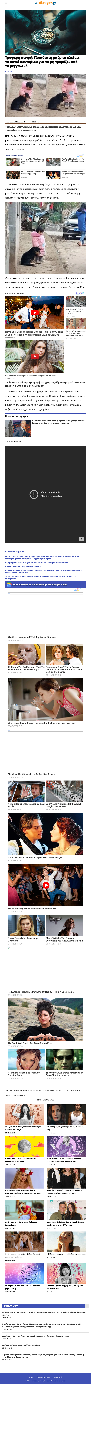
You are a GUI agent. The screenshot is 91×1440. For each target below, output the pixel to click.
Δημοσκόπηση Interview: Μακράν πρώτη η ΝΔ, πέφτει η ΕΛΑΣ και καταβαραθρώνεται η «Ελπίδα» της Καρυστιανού (43, 571)
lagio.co (63, 1381)
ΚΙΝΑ (8, 1096)
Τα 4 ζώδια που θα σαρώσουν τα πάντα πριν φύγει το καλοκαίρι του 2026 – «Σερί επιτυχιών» (40, 577)
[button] (45, 32)
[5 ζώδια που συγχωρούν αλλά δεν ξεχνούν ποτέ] (66, 1241)
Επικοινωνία (58, 1377)
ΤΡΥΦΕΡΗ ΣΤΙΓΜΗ (18, 1096)
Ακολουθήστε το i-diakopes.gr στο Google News (39, 584)
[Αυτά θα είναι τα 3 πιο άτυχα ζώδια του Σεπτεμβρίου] (24, 1210)
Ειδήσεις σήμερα (14, 551)
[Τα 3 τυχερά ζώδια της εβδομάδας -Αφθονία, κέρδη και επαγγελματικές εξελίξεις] (66, 1146)
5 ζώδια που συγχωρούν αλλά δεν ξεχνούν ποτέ (66, 1254)
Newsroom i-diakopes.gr (16, 122)
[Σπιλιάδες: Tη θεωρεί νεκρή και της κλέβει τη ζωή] (66, 1114)
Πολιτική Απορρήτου (43, 1377)
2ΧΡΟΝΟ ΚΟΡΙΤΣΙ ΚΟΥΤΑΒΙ (52, 1091)
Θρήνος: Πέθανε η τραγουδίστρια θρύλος (23, 566)
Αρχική (31, 1377)
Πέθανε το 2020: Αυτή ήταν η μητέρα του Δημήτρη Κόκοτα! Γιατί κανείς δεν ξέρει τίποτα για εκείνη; (58, 422)
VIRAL (66, 1091)
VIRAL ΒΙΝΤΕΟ (75, 1091)
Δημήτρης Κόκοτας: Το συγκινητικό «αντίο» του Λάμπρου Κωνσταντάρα (36, 562)
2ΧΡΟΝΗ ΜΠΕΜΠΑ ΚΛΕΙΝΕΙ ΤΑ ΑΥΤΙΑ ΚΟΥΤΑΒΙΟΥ (23, 1091)
